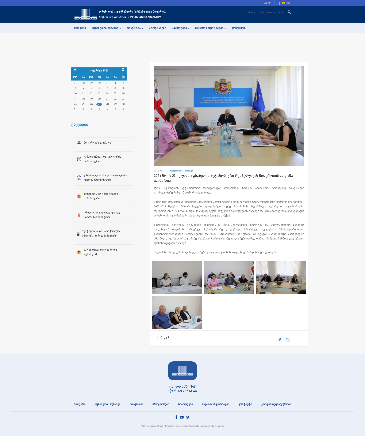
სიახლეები (185, 404)
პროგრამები (157, 28)
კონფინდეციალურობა (276, 404)
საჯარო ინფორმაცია (215, 404)
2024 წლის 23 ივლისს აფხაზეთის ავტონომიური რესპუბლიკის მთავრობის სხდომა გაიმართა (223, 178)
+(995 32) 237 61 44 (182, 391)
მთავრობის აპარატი (181, 171)
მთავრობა (136, 404)
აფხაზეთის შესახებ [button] (105, 28)
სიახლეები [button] (180, 28)
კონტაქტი (239, 28)
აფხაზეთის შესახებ (108, 404)
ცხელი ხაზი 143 (182, 386)
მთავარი (80, 28)
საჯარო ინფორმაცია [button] (209, 28)
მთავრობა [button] (134, 28)
